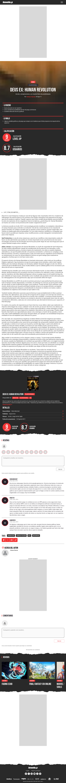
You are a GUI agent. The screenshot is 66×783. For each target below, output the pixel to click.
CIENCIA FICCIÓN (21, 535)
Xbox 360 (15, 398)
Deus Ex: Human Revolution (13, 394)
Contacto (27, 770)
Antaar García (31, 97)
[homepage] (8, 2)
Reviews (5, 680)
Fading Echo (7, 684)
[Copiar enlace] (16, 540)
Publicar (60, 469)
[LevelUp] (9, 779)
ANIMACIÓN (11, 535)
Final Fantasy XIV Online (40, 684)
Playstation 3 (24, 398)
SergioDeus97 (14, 479)
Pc (30, 398)
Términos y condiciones (35, 770)
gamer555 (13, 520)
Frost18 (12, 497)
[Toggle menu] (61, 2)
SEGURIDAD (36, 535)
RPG (29, 535)
